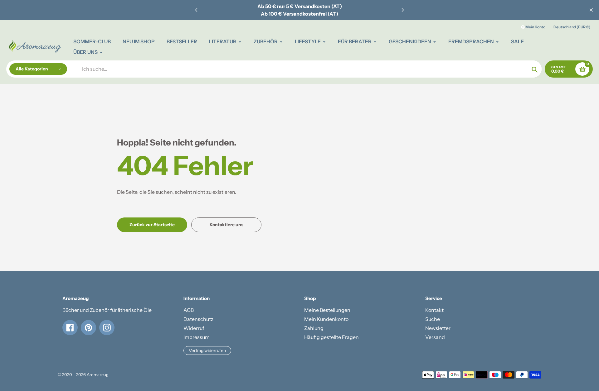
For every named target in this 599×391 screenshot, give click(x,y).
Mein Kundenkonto (326, 319)
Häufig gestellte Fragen (331, 337)
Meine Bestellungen (327, 310)
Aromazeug (98, 374)
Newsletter (437, 328)
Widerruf (193, 328)
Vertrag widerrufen (207, 350)
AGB (188, 310)
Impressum (196, 337)
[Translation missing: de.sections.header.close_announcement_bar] (591, 10)
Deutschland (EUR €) (571, 27)
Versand (435, 337)
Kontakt (434, 310)
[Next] (402, 10)
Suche (432, 319)
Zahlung (314, 328)
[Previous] (196, 10)
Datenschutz (198, 319)
